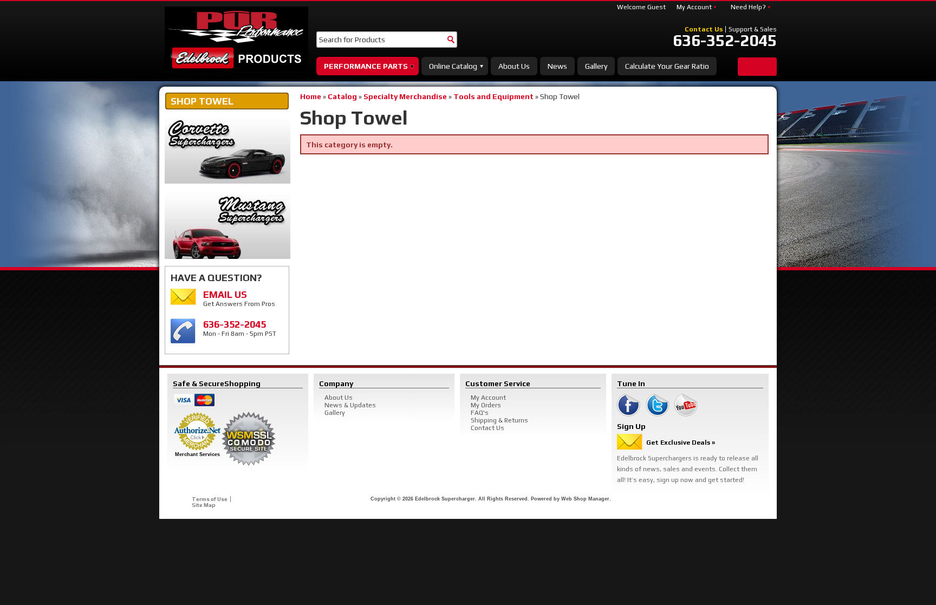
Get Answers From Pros (239, 298)
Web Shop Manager (585, 499)
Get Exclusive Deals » (680, 442)
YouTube (686, 405)
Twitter (657, 405)
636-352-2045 (725, 40)
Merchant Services (197, 454)
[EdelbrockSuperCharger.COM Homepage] (236, 38)
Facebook (628, 405)
